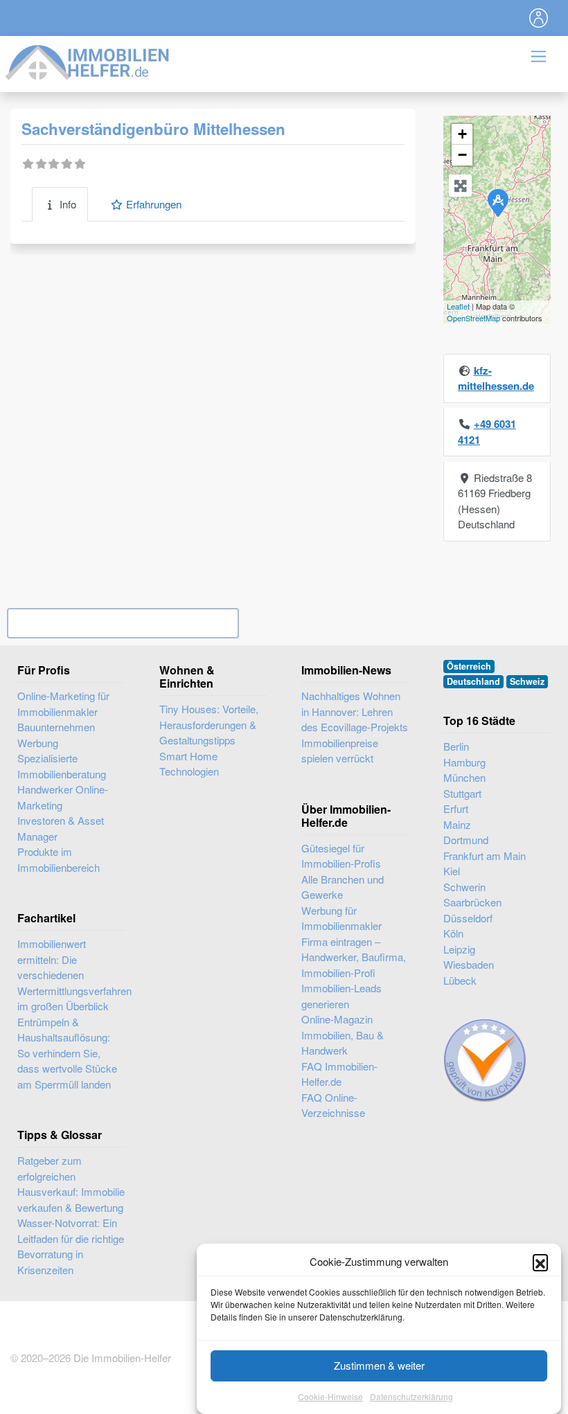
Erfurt (455, 808)
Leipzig (459, 949)
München (464, 777)
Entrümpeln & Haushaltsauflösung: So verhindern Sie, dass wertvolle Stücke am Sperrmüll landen (67, 1052)
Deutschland (473, 681)
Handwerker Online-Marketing (62, 797)
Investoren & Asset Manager (60, 828)
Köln (453, 933)
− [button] (462, 154)
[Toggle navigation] (539, 18)
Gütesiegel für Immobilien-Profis (341, 856)
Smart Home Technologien (189, 764)
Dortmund (465, 839)
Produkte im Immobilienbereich (58, 859)
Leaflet (458, 306)
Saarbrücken (472, 902)
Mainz (457, 824)
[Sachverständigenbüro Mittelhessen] (497, 202)
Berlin (456, 746)
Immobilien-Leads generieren (341, 996)
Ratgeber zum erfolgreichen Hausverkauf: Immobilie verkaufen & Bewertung (71, 1184)
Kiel (451, 870)
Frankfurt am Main (484, 855)
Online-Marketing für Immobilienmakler (63, 703)
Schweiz (527, 681)
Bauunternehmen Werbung (56, 734)
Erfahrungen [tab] (153, 204)
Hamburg (464, 762)
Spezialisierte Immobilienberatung (61, 766)
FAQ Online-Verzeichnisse (333, 1105)
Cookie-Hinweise (330, 1396)
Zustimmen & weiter (379, 1365)
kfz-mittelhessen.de (496, 378)
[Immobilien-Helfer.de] (88, 61)
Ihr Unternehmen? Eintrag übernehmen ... (122, 623)
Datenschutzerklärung (411, 1396)
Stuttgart (462, 793)
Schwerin (464, 886)
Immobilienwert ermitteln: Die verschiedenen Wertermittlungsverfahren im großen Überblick (74, 974)
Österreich (469, 666)
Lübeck (460, 980)
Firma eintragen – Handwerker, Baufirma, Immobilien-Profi (353, 957)
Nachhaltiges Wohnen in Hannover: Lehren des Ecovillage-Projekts (354, 711)
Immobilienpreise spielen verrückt (339, 750)
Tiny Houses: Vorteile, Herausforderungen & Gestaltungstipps (208, 724)
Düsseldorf (467, 918)
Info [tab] (68, 204)
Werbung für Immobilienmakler (341, 918)
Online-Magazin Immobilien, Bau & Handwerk (342, 1034)
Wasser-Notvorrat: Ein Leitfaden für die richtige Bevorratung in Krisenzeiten (70, 1246)
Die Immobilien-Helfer (122, 1357)
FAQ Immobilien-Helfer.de (339, 1074)
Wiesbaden (468, 964)
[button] (540, 1262)
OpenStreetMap (473, 317)
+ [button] (462, 134)
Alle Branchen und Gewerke (342, 887)
